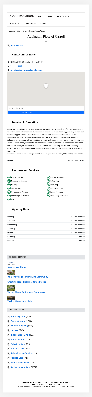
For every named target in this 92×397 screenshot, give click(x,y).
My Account (43, 382)
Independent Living (20, 334)
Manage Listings (29, 382)
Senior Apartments (20, 362)
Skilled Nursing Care (21, 367)
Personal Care (17, 348)
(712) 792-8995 (16, 66)
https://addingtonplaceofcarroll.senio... (26, 70)
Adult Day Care (18, 316)
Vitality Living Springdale (19, 301)
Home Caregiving (19, 325)
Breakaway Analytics (65, 387)
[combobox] (46, 108)
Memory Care (17, 339)
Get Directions (27, 112)
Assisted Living (18, 321)
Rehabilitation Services (22, 353)
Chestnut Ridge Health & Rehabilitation (26, 281)
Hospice (15, 330)
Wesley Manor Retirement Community (26, 292)
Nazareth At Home (16, 267)
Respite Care (17, 357)
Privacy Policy (38, 385)
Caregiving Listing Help (59, 382)
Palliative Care (18, 344)
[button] (52, 21)
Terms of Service (53, 385)
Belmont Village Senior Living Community (27, 276)
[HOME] (20, 16)
